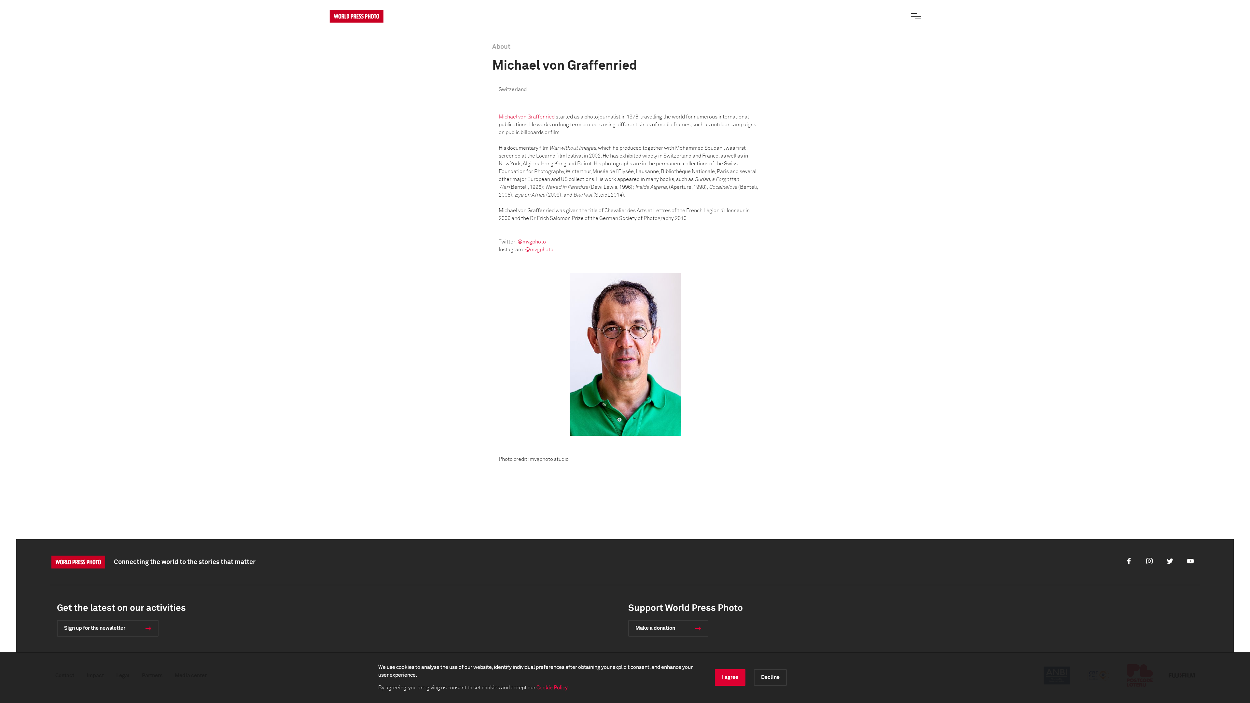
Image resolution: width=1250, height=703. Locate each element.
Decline (770, 677)
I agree (730, 677)
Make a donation (655, 628)
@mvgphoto (532, 241)
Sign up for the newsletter (94, 628)
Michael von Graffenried (527, 116)
